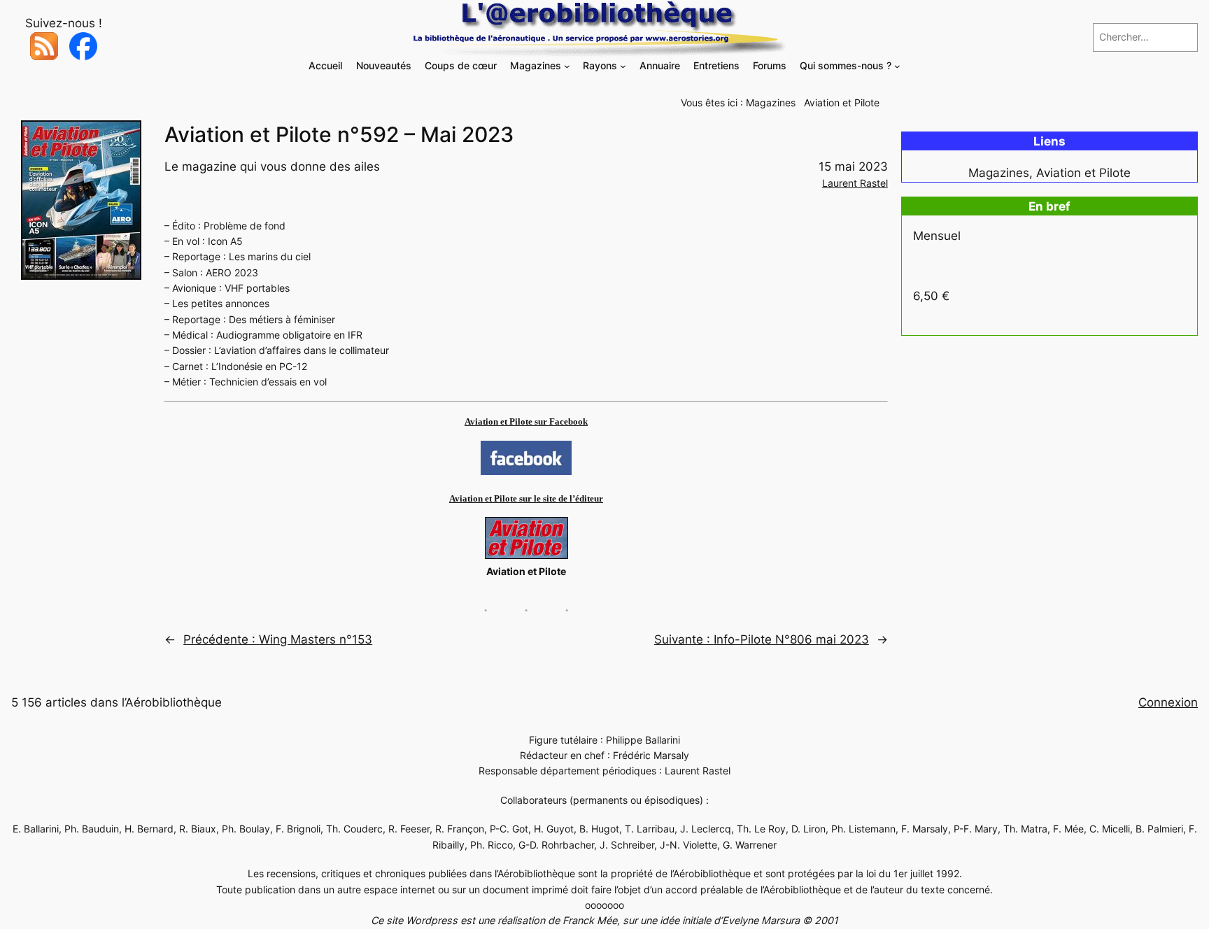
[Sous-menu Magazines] (567, 66)
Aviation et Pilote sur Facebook (526, 421)
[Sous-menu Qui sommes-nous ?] (897, 66)
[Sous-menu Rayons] (623, 66)
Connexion (1168, 702)
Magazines (771, 102)
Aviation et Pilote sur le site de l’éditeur (526, 498)
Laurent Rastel (855, 183)
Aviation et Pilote (841, 102)
